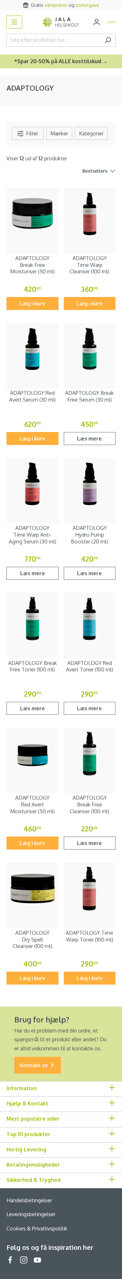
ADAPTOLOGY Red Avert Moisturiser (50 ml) (32, 804)
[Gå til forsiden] (61, 22)
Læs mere (89, 438)
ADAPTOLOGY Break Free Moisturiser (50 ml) (32, 265)
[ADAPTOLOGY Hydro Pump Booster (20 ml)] (89, 484)
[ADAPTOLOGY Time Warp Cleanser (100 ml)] (89, 213)
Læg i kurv (32, 303)
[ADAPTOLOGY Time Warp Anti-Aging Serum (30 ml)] (32, 484)
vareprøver (56, 5)
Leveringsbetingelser (31, 1214)
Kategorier (91, 133)
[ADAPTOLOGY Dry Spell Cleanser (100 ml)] (32, 888)
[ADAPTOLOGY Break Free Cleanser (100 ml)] (89, 753)
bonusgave (87, 5)
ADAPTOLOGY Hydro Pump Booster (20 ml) (89, 535)
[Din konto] (96, 22)
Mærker (59, 133)
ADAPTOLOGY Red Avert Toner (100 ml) (89, 666)
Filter (31, 133)
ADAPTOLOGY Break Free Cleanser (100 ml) (89, 804)
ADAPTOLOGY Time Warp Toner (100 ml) (89, 936)
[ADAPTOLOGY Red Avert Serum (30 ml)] (32, 348)
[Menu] (14, 22)
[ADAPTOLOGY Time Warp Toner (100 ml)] (89, 888)
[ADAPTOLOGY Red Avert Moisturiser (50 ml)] (32, 753)
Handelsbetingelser (29, 1200)
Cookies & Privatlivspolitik (37, 1228)
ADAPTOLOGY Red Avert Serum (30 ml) (32, 396)
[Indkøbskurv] (111, 22)
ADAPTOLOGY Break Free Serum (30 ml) (89, 396)
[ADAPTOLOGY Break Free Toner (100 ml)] (32, 618)
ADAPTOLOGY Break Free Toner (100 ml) (32, 666)
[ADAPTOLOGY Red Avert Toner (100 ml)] (89, 618)
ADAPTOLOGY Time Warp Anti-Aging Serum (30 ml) (32, 535)
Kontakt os (34, 1065)
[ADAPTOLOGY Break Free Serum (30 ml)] (89, 348)
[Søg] (107, 40)
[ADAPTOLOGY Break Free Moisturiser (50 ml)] (32, 213)
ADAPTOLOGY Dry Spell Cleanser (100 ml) (32, 940)
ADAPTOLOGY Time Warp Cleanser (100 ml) (89, 265)
